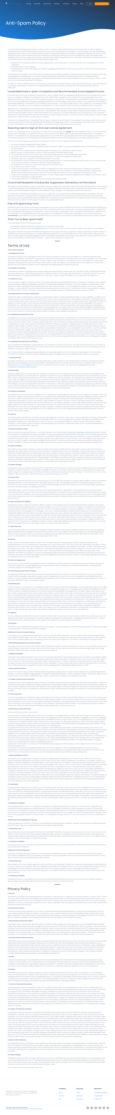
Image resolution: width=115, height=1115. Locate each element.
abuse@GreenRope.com (40, 228)
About (75, 4)
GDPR (14, 1109)
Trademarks (9, 1109)
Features (37, 4)
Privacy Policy (22, 1109)
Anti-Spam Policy (38, 1109)
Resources (47, 4)
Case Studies (98, 1096)
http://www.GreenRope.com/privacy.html (23, 367)
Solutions (66, 4)
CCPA (17, 1109)
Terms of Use (29, 1109)
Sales (78, 1092)
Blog (81, 4)
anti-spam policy (86, 627)
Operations (79, 1099)
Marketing (79, 1096)
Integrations (98, 1099)
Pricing (28, 4)
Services (57, 4)
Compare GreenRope (101, 1092)
